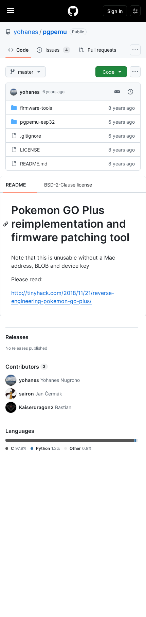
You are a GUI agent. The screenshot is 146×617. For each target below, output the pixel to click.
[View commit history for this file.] (130, 91)
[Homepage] (73, 10)
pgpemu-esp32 (37, 122)
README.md (34, 163)
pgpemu (55, 31)
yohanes (26, 31)
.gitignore (30, 136)
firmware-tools (36, 108)
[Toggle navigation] (10, 10)
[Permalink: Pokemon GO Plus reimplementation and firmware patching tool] (6, 224)
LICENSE (30, 150)
